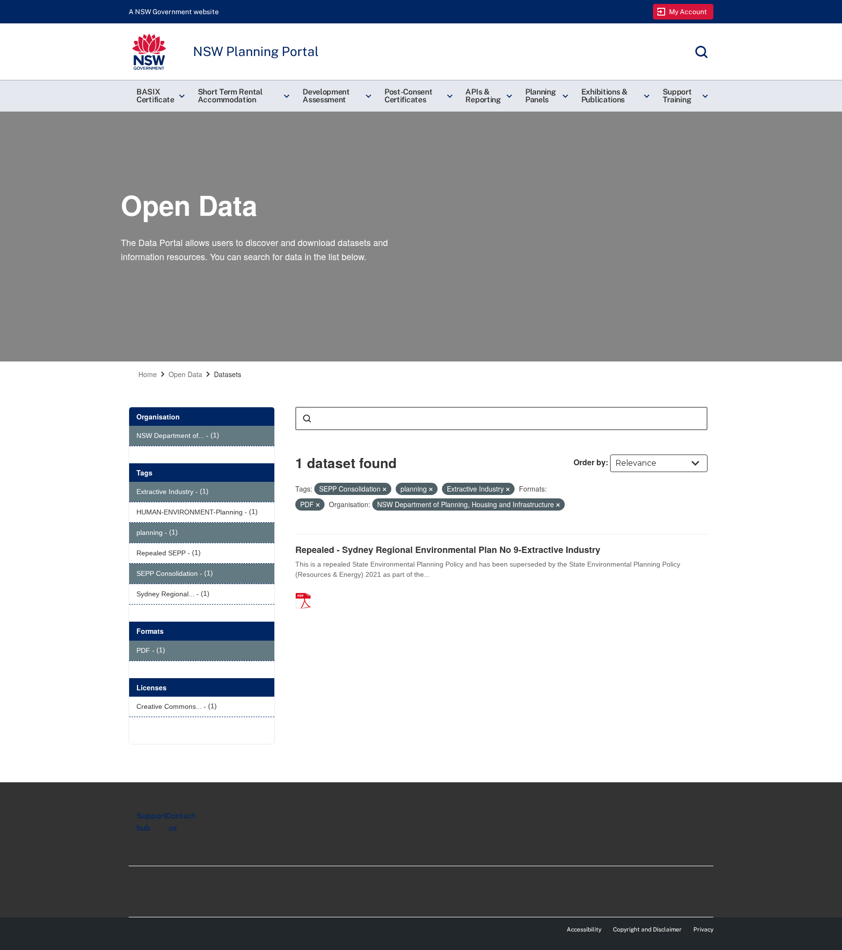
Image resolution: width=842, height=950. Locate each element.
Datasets (227, 374)
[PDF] (306, 590)
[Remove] (384, 489)
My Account (688, 12)
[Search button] (307, 418)
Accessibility (584, 929)
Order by (590, 462)
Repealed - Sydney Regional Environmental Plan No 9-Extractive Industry (447, 549)
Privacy (703, 929)
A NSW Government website (174, 12)
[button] (159, 96)
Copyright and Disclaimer (647, 929)
